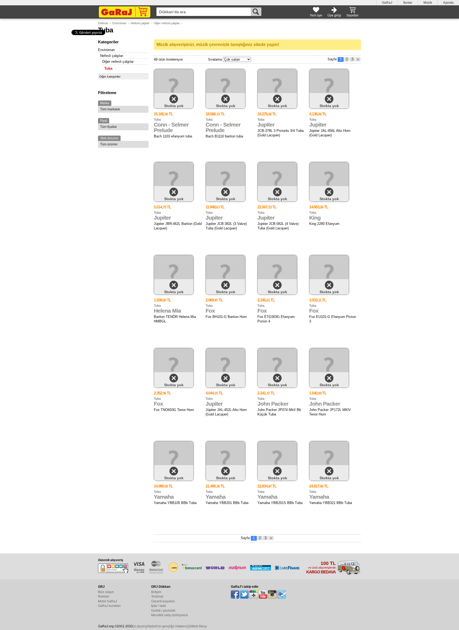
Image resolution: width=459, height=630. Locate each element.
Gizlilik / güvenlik (163, 610)
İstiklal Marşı (198, 626)
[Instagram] (272, 594)
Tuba (108, 68)
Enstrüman (119, 23)
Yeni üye (316, 15)
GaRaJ (387, 3)
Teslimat (157, 596)
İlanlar (408, 3)
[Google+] (253, 594)
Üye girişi (334, 15)
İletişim (156, 592)
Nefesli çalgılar (140, 23)
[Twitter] (244, 594)
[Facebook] (235, 594)
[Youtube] (263, 594)
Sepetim (352, 15)
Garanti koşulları (163, 601)
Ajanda (448, 3)
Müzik (427, 3)
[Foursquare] (281, 594)
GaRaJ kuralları (109, 606)
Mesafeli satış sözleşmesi (169, 615)
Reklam (103, 596)
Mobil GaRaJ (107, 601)
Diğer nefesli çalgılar (167, 23)
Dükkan (103, 23)
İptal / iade (158, 606)
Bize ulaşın (106, 592)
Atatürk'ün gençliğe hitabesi (167, 626)
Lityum (140, 626)
